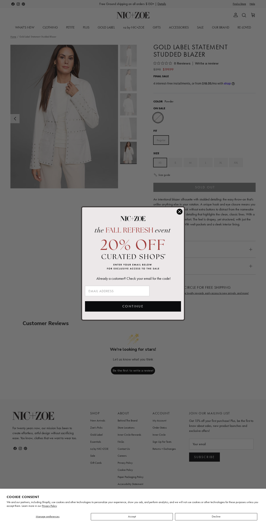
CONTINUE (133, 306)
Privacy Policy (49, 506)
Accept (132, 516)
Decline (216, 516)
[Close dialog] (179, 212)
